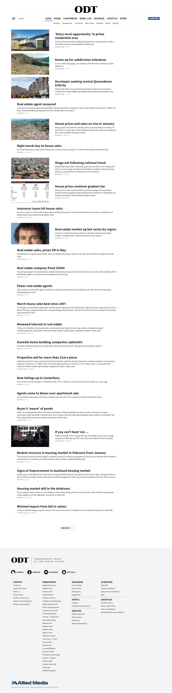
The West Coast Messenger (51, 601)
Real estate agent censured (36, 104)
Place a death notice (108, 606)
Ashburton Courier (48, 636)
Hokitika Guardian (48, 598)
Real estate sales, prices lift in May (41, 250)
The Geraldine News (49, 614)
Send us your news (19, 588)
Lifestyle (112, 18)
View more (65, 528)
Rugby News (76, 595)
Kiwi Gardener (77, 585)
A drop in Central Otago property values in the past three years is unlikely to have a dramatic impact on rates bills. (65, 510)
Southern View (47, 629)
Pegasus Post (47, 623)
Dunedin (56, 23)
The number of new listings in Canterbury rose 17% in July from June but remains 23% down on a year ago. (62, 381)
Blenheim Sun (47, 588)
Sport (123, 18)
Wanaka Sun (46, 645)
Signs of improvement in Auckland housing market (53, 470)
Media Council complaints (22, 601)
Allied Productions (78, 614)
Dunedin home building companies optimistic (50, 342)
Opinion (115, 23)
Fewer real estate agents (34, 286)
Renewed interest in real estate (39, 324)
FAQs (102, 595)
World (107, 23)
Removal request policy (21, 604)
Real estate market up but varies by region (85, 229)
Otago (57, 18)
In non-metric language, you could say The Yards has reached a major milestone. (84, 65)
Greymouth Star (48, 595)
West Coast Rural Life (49, 604)
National (99, 23)
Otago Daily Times (48, 585)
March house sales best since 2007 (41, 303)
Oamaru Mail (47, 642)
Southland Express (49, 670)
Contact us (17, 585)
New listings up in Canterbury (38, 378)
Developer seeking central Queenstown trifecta (83, 83)
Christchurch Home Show (81, 606)
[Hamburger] (13, 18)
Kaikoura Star (47, 591)
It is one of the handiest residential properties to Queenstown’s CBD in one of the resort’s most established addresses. (84, 43)
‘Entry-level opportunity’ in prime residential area (79, 36)
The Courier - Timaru (49, 639)
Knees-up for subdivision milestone (80, 59)
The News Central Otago (51, 655)
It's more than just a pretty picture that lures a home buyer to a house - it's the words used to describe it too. (62, 149)
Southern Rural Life (49, 664)
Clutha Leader (47, 661)
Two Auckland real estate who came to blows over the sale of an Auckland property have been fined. (59, 397)
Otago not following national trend (80, 162)
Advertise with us (107, 603)
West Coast (89, 23)
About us (16, 591)
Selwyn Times (47, 632)
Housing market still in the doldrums (43, 488)
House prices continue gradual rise (80, 186)
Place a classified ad (108, 609)
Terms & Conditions (108, 588)
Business (99, 18)
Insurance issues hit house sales (40, 208)
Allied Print (75, 620)
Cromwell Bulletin (48, 648)
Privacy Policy (18, 595)
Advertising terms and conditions (112, 612)
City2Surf (75, 603)
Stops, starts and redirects (110, 591)
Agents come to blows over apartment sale (48, 393)
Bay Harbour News (49, 620)
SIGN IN (21, 18)
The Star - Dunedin (49, 658)
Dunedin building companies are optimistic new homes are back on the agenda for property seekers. (59, 346)
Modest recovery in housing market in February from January (61, 452)
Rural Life (86, 18)
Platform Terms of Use (21, 598)
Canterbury (70, 18)
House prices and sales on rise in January (84, 123)
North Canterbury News (50, 607)
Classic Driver (76, 588)
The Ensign (46, 667)
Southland (79, 23)
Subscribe (154, 18)
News (48, 18)
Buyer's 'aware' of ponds (35, 408)
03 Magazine (76, 591)
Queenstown (67, 23)
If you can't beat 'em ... (71, 432)
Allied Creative (77, 617)
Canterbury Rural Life (50, 610)
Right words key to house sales (39, 145)
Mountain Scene (48, 651)
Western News (47, 626)
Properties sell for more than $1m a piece (47, 357)
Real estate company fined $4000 (41, 268)
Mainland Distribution (79, 623)
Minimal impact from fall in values (41, 506)
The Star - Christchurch (50, 617)
